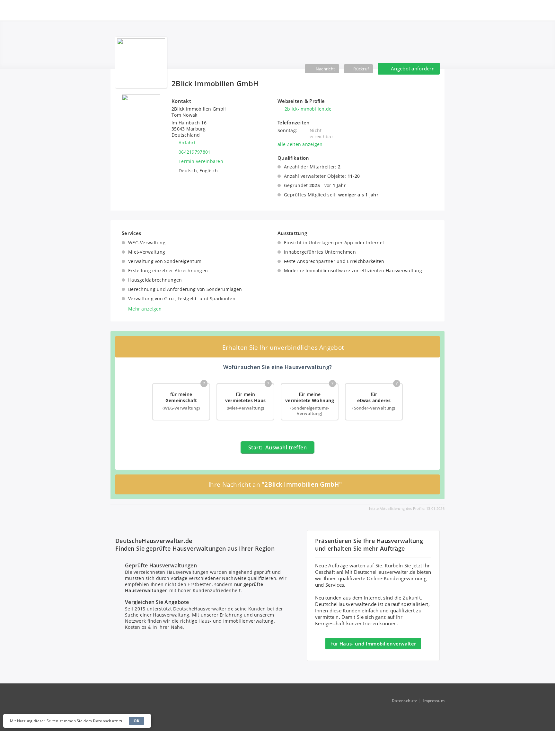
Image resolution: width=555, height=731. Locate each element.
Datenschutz (404, 700)
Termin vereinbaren (201, 161)
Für (373, 643)
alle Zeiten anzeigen (300, 144)
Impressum (434, 700)
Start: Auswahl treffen (277, 447)
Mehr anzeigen (145, 309)
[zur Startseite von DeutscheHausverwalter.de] (143, 10)
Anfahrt (187, 143)
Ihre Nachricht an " (275, 484)
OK (137, 721)
